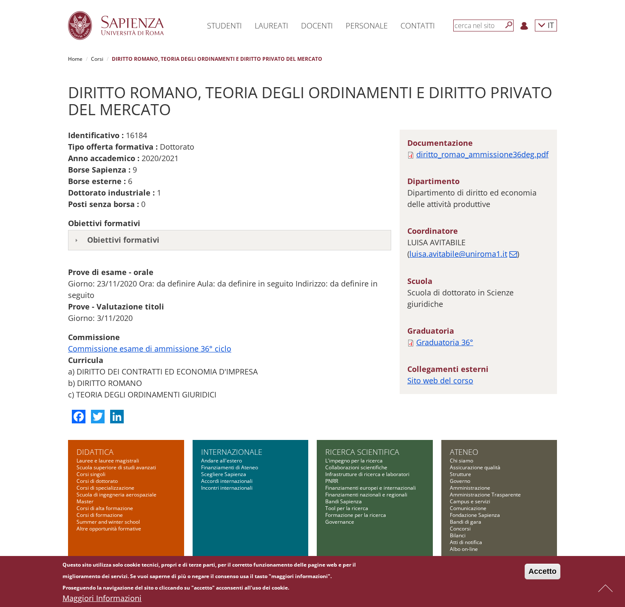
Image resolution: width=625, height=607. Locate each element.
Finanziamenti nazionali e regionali (366, 494)
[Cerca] (509, 25)
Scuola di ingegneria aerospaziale (116, 494)
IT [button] (549, 25)
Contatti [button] (418, 25)
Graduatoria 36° (444, 342)
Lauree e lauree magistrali (108, 460)
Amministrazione (470, 487)
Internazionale (231, 452)
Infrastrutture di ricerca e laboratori (367, 474)
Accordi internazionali (227, 481)
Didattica (95, 452)
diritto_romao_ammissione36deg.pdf (482, 154)
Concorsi (460, 528)
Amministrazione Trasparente (485, 494)
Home (75, 58)
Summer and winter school (108, 521)
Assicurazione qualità (475, 467)
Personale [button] (367, 25)
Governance (339, 521)
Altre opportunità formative (109, 528)
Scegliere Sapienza (223, 474)
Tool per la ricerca (346, 508)
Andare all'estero (221, 460)
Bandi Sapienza (343, 501)
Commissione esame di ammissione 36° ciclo (149, 348)
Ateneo (464, 452)
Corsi (97, 58)
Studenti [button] (224, 25)
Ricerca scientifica (362, 452)
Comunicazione (468, 508)
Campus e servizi (470, 501)
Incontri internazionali (227, 487)
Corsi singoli (91, 474)
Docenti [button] (317, 25)
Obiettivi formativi (123, 240)
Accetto (542, 571)
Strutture (460, 474)
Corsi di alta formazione (105, 508)
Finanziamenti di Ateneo (229, 467)
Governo (460, 481)
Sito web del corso (440, 380)
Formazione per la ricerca (355, 515)
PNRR (331, 481)
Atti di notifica (466, 542)
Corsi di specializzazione (105, 487)
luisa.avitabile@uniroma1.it (458, 254)
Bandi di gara (465, 521)
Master (85, 501)
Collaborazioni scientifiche (356, 467)
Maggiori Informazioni (102, 598)
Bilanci (458, 535)
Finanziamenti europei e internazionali (370, 487)
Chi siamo (461, 460)
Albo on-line (464, 549)
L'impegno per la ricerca (354, 460)
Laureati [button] (271, 25)
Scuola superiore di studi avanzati (116, 467)
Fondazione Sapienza (475, 515)
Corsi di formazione (100, 515)
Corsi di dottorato (97, 481)
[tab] (229, 240)
